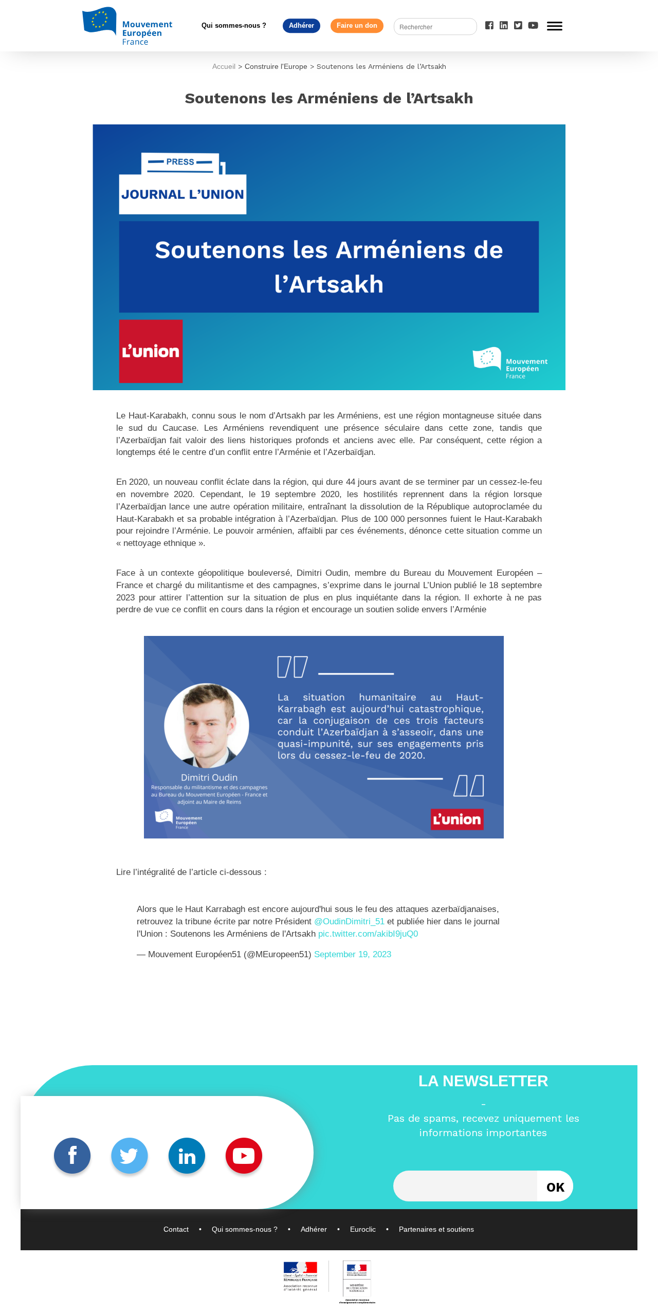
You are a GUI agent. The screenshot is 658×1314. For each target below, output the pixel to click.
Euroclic (363, 1229)
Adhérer (301, 25)
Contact (176, 1229)
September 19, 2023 (352, 954)
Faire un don (357, 25)
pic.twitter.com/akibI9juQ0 (368, 934)
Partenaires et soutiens (436, 1229)
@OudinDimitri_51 (349, 921)
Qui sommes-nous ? (234, 25)
